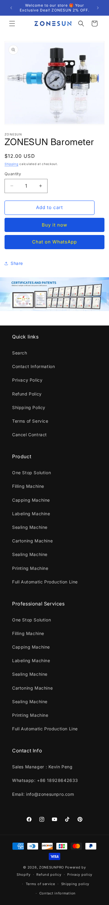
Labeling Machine (31, 513)
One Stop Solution (31, 472)
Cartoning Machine (32, 540)
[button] (12, 23)
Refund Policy (27, 393)
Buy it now (54, 225)
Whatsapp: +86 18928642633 (45, 780)
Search (19, 352)
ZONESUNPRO (51, 867)
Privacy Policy (27, 380)
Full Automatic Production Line (45, 581)
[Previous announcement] (11, 7)
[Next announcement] (97, 7)
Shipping (11, 164)
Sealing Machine (30, 527)
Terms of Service (30, 421)
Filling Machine (28, 486)
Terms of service (40, 884)
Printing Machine (30, 568)
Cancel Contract (29, 434)
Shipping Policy (28, 407)
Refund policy (48, 874)
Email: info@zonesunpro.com (43, 794)
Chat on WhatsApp (54, 242)
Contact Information (33, 366)
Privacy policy (79, 874)
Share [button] (17, 263)
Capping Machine (31, 500)
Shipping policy (75, 884)
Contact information (57, 893)
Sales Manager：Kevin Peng (42, 766)
